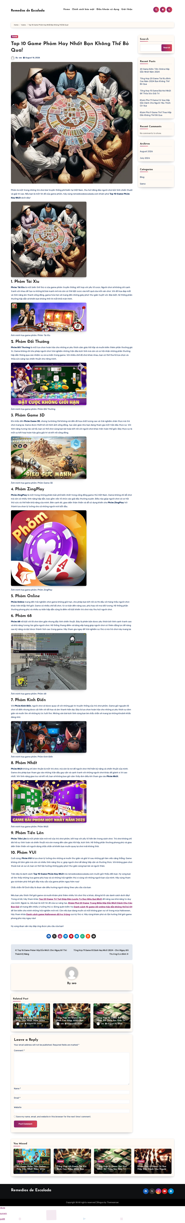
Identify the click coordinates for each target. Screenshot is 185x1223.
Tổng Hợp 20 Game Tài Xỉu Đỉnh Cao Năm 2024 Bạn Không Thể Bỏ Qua (71, 1021)
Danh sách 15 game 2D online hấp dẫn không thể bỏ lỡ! (103, 907)
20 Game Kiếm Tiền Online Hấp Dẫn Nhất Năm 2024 (155, 70)
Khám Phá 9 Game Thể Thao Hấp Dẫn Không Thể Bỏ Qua (155, 113)
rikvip (2, 1208)
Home (66, 9)
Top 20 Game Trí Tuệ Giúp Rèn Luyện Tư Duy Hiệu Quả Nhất (70, 899)
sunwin (3, 1213)
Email (17, 1098)
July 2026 (145, 158)
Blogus (100, 1202)
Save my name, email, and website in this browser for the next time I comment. (53, 1116)
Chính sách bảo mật (83, 9)
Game (14, 37)
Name (17, 1088)
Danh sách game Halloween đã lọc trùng (48, 914)
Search (144, 39)
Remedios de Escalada (28, 10)
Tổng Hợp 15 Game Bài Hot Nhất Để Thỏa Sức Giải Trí (155, 92)
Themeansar (113, 1202)
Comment (19, 1050)
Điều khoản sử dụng (108, 9)
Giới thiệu (126, 9)
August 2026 (146, 151)
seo (20, 58)
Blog (142, 177)
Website (17, 1107)
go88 (2, 1219)
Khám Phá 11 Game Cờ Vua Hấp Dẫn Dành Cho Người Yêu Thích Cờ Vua (155, 103)
